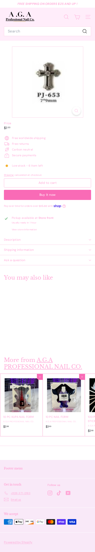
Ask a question (14, 260)
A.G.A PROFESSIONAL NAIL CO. (43, 363)
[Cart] (77, 17)
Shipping (9, 174)
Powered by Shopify (18, 542)
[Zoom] (76, 111)
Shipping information (19, 250)
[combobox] (47, 31)
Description (12, 240)
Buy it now (47, 195)
